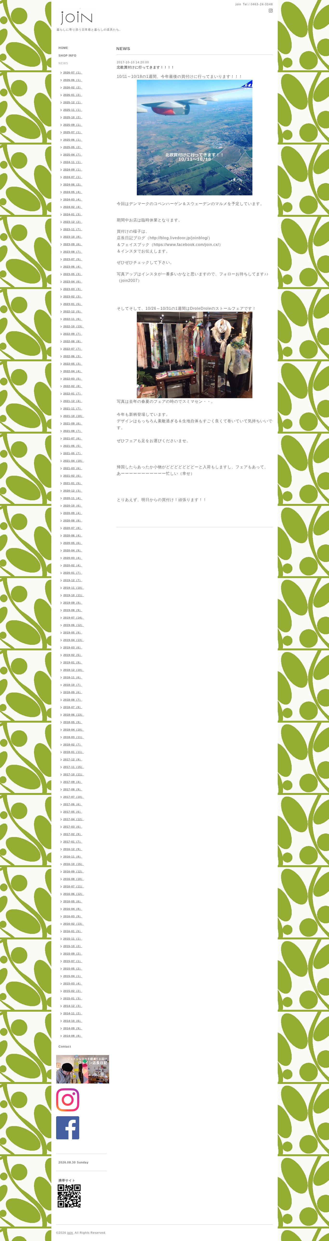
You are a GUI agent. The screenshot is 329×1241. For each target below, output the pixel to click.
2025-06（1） (72, 139)
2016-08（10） (73, 879)
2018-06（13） (73, 714)
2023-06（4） (72, 266)
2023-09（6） (72, 244)
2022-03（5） (72, 378)
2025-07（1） (72, 132)
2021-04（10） (73, 460)
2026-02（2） (72, 87)
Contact (65, 1046)
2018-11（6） (72, 677)
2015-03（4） (72, 983)
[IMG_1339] (194, 137)
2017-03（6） (72, 826)
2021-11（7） (72, 408)
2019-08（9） (72, 610)
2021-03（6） (72, 468)
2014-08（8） (72, 1035)
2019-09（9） (72, 602)
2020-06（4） (72, 535)
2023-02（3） (72, 296)
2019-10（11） (73, 595)
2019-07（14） (73, 617)
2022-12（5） (72, 311)
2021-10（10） (73, 416)
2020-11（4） (72, 498)
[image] (194, 355)
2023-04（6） (72, 281)
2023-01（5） (72, 304)
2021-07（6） (72, 438)
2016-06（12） (73, 893)
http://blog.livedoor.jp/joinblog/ (179, 238)
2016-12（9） (72, 849)
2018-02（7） (72, 744)
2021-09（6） (72, 423)
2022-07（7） (72, 348)
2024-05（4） (72, 192)
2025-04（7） (72, 154)
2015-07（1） (72, 961)
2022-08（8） (72, 341)
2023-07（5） (72, 259)
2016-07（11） (73, 886)
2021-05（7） (72, 453)
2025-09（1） (72, 124)
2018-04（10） (73, 729)
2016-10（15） (73, 864)
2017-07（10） (73, 796)
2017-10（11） (73, 774)
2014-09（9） (72, 1028)
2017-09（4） (72, 781)
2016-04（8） (72, 908)
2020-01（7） (72, 572)
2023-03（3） (72, 289)
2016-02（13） (73, 923)
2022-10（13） (73, 326)
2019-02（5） (72, 655)
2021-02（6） (72, 475)
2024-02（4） (72, 206)
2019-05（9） (72, 632)
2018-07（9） (72, 707)
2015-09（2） (72, 953)
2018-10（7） (72, 684)
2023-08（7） (72, 251)
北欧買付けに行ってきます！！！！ (146, 67)
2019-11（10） (73, 587)
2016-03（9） (72, 916)
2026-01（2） (72, 94)
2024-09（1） (72, 169)
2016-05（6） (72, 901)
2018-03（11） (73, 737)
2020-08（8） (72, 520)
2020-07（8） (72, 528)
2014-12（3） (72, 1005)
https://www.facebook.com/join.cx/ (186, 245)
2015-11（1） (72, 938)
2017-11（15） (73, 767)
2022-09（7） (72, 333)
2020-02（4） (72, 565)
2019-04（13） (73, 640)
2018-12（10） (73, 669)
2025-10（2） (72, 117)
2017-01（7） (72, 841)
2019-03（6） (72, 647)
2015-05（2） (72, 968)
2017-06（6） (72, 804)
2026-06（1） (72, 80)
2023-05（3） (72, 274)
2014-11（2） (72, 1013)
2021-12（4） (72, 401)
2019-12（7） (72, 580)
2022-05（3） (72, 363)
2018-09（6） (72, 692)
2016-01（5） (72, 931)
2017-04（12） (73, 819)
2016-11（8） (72, 856)
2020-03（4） (72, 557)
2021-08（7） (72, 430)
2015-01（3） (72, 998)
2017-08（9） (72, 789)
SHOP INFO (67, 55)
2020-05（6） (72, 542)
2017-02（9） (72, 834)
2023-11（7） (72, 229)
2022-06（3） (72, 356)
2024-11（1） (72, 162)
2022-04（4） (72, 371)
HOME (63, 48)
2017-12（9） (72, 759)
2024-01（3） (72, 214)
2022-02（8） (72, 386)
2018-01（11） (73, 752)
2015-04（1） (72, 976)
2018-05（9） (72, 722)
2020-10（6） (72, 505)
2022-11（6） (72, 318)
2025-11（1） (72, 109)
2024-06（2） (72, 184)
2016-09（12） (73, 871)
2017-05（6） (72, 811)
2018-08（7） (72, 699)
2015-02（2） (72, 991)
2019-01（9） (72, 662)
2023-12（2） (72, 221)
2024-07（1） (72, 177)
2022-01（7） (72, 393)
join (70, 1232)
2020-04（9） (72, 550)
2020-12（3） (72, 490)
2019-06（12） (73, 625)
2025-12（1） (72, 102)
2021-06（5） (72, 445)
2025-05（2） (72, 147)
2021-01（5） (72, 483)
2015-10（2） (72, 946)
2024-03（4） (72, 199)
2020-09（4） (72, 513)
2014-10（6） (72, 1020)
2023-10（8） (72, 236)
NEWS (63, 63)
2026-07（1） (72, 72)
